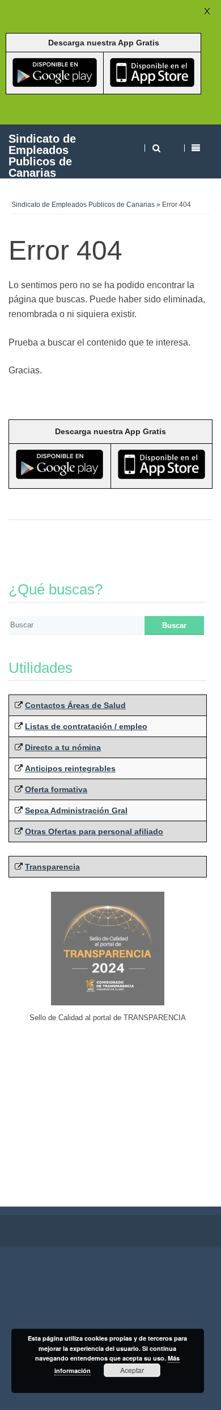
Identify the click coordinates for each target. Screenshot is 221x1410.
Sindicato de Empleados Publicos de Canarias (42, 155)
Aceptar (132, 1370)
